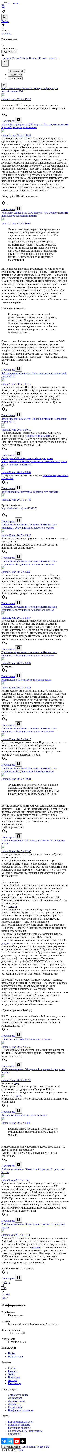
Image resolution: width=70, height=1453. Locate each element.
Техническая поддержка (35, 1446)
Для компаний (16, 1401)
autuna (4, 99)
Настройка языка (11, 1447)
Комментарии (49, 58)
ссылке (36, 1247)
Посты (25, 58)
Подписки (15, 78)
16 (8, 1294)
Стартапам (14, 1433)
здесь (18, 1095)
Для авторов (15, 1397)
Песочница (14, 1383)
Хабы (11, 1374)
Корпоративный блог (20, 1421)
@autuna (6, 33)
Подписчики (16, 74)
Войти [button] (5, 21)
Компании (14, 1377)
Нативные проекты (19, 1427)
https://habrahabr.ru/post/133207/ (19, 508)
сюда (16, 1083)
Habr (20, 1450)
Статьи (16, 58)
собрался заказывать (38, 435)
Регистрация (15, 1356)
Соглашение (15, 1407)
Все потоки (13, 3)
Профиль (6, 58)
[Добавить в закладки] (18, 120)
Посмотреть (8, 120)
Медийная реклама (19, 1424)
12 (5, 1288)
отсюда (13, 906)
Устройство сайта (18, 1394)
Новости (34, 58)
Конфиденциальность (20, 1410)
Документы (15, 1404)
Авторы (12, 1380)
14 (2, 1294)
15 (5, 1294)
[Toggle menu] (2, 4)
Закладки (16, 71)
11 (2, 1288)
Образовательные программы (25, 1430)
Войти (12, 1353)
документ (6, 943)
